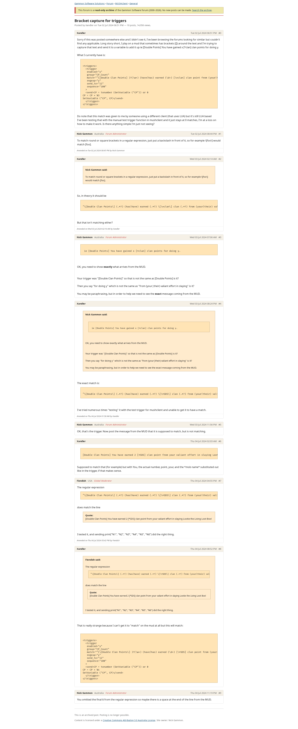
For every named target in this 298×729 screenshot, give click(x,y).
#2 (220, 158)
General (133, 3)
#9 (220, 692)
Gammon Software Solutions (89, 3)
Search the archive (202, 10)
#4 (220, 303)
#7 (220, 480)
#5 (220, 424)
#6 (220, 441)
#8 (220, 548)
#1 (220, 133)
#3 (220, 237)
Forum (109, 3)
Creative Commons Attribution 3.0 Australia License (129, 720)
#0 (220, 32)
